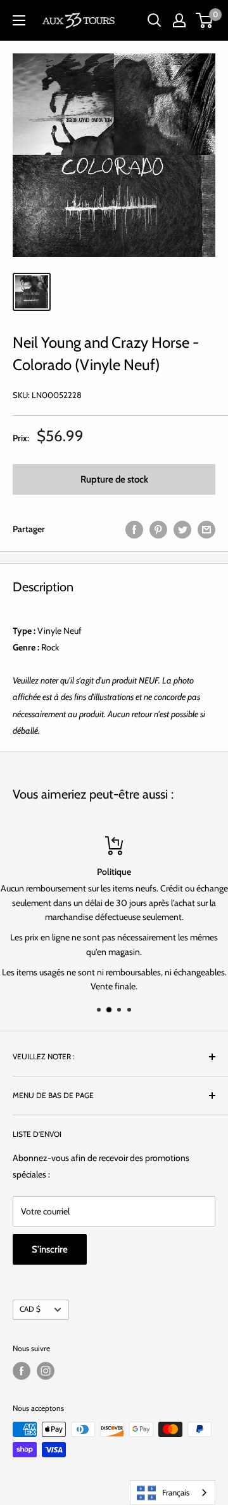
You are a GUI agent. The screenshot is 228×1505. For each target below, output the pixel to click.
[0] (205, 20)
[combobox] (172, 1492)
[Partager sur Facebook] (134, 529)
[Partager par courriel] (206, 529)
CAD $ (30, 1309)
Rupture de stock (114, 479)
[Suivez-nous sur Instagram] (45, 1371)
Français (175, 1492)
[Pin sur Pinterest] (158, 529)
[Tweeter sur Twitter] (182, 529)
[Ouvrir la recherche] (155, 20)
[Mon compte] (179, 20)
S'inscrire (50, 1249)
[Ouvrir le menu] (19, 20)
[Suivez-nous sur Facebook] (21, 1371)
